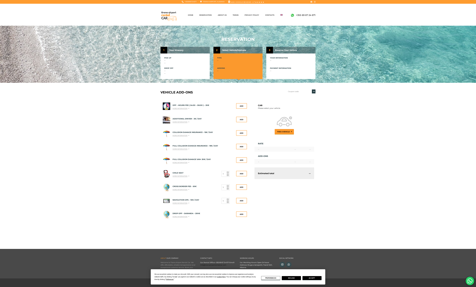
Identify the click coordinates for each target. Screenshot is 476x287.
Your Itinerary (176, 50)
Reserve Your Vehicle (286, 50)
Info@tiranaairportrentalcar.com (213, 265)
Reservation (205, 15)
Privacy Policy (252, 15)
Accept (312, 278)
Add (241, 106)
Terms (235, 15)
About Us (222, 15)
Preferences (270, 278)
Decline (291, 278)
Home (190, 15)
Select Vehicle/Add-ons (234, 50)
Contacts (269, 15)
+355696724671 (191, 2)
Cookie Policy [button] (221, 277)
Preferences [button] (170, 279)
